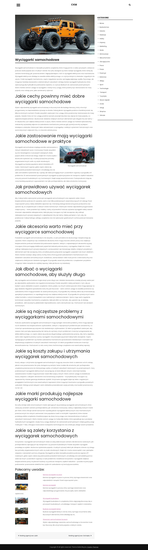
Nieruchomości (105, 58)
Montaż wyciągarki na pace (52, 475)
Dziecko (102, 31)
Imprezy (102, 42)
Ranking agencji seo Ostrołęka (79, 536)
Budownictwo (104, 27)
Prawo (102, 69)
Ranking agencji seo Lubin (29, 536)
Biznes (102, 23)
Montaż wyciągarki (49, 485)
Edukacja (103, 35)
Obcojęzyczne (105, 62)
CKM (74, 4)
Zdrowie (102, 115)
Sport (101, 85)
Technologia (104, 88)
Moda (102, 50)
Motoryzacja (104, 54)
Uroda (102, 104)
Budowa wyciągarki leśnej (52, 509)
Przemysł (103, 73)
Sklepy (102, 81)
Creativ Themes (92, 547)
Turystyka (103, 96)
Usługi (102, 108)
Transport (103, 92)
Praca (102, 65)
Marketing (103, 46)
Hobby (102, 39)
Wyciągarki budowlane (51, 498)
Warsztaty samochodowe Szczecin (55, 519)
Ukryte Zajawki (105, 100)
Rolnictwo (103, 77)
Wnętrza (103, 111)
